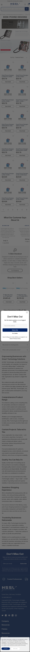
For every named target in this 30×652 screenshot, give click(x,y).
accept (6, 648)
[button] (27, 312)
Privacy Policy (17, 338)
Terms (11, 338)
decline (15, 648)
